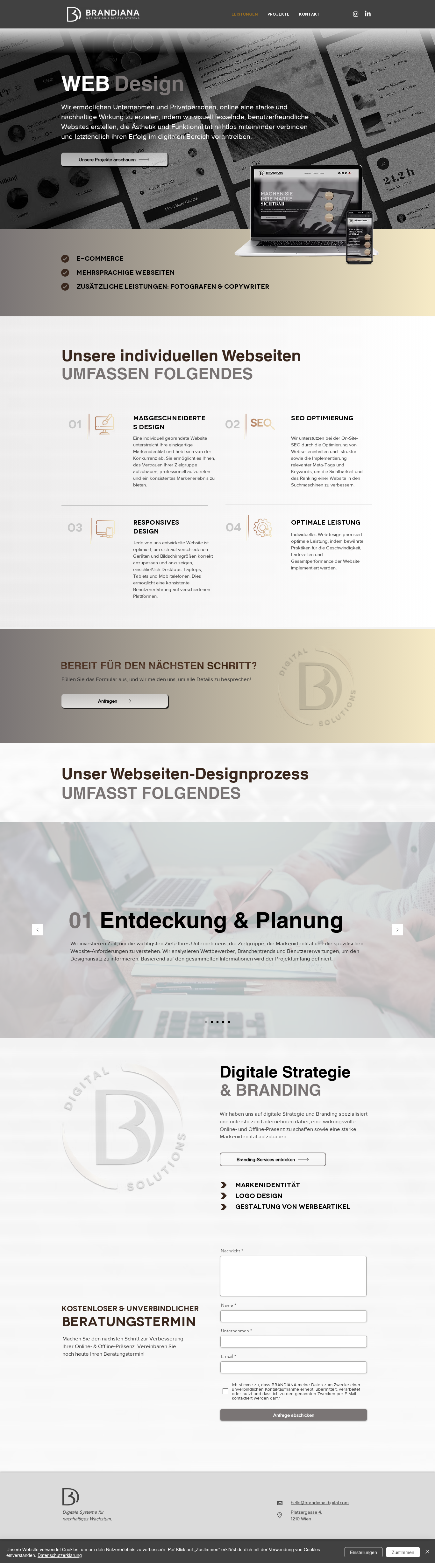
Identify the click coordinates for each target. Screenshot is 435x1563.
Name (227, 1305)
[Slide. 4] (223, 1022)
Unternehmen (235, 1330)
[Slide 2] (212, 1022)
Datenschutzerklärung (60, 1555)
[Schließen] (427, 1552)
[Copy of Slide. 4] (229, 1022)
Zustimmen (403, 1552)
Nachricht (230, 1251)
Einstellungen (363, 1552)
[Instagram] (355, 13)
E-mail (227, 1356)
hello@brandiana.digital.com (320, 1502)
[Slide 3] (217, 1022)
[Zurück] (37, 930)
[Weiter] (397, 930)
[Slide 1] (206, 1022)
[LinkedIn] (367, 13)
